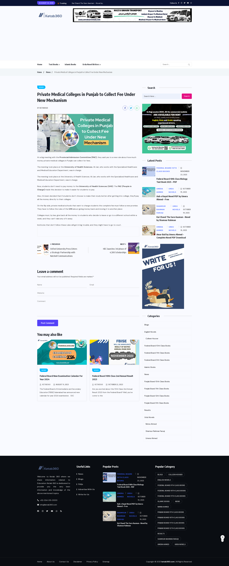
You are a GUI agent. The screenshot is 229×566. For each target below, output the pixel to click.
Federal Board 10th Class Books (157, 346)
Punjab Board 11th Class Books (156, 389)
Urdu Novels (149, 417)
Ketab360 (46, 384)
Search (187, 96)
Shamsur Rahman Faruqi (155, 431)
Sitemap (106, 562)
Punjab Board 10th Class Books (157, 381)
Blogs (146, 325)
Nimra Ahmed (151, 424)
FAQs (80, 484)
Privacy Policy (92, 562)
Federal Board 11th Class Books (157, 353)
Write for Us (83, 494)
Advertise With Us (86, 489)
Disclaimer (77, 562)
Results (147, 410)
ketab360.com (167, 562)
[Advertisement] (114, 40)
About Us (51, 562)
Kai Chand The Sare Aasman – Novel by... (88, 3)
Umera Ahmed (151, 438)
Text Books (53, 64)
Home (39, 64)
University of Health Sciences (78, 167)
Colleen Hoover (152, 338)
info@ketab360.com (48, 505)
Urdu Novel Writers (91, 64)
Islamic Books (70, 64)
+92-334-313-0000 (48, 500)
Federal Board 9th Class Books (157, 360)
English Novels (150, 332)
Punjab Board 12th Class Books (156, 396)
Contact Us (64, 562)
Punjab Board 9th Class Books (156, 403)
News (48, 72)
